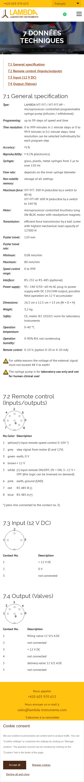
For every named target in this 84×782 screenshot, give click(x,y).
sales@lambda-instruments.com (42, 710)
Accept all (14, 765)
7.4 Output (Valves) (22, 84)
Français (60, 3)
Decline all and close (17, 774)
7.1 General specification (26, 64)
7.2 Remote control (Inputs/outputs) (35, 71)
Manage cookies (41, 765)
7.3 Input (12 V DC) (22, 77)
